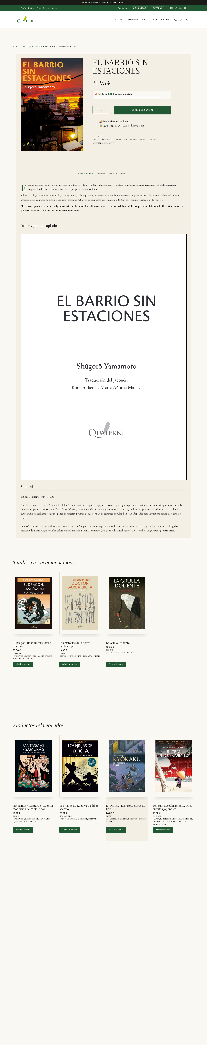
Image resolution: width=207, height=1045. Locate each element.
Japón (109, 139)
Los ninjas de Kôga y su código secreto (79, 807)
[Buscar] (175, 20)
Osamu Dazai (158, 822)
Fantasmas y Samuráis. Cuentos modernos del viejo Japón (33, 807)
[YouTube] (184, 8)
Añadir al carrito (143, 110)
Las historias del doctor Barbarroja (74, 644)
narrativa (109, 143)
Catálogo (119, 20)
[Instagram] (175, 8)
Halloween (19, 656)
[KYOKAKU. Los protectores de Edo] (127, 767)
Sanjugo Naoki (159, 824)
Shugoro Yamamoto (150, 139)
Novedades (133, 20)
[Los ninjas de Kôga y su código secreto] (80, 767)
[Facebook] (171, 8)
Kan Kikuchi (165, 819)
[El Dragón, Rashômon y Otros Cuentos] (33, 604)
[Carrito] (187, 19)
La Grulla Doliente (118, 642)
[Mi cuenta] (181, 19)
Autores (145, 20)
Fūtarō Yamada (66, 816)
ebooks (109, 650)
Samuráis (32, 822)
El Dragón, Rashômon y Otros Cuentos (32, 644)
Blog (155, 20)
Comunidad (139, 8)
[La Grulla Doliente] (127, 604)
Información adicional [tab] (111, 174)
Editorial (165, 20)
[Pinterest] (180, 8)
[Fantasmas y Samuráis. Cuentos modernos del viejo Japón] (33, 767)
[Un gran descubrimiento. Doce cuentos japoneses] (173, 767)
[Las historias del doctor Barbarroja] (80, 604)
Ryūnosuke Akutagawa (23, 659)
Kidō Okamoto (38, 819)
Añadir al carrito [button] (22, 664)
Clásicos (17, 653)
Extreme (158, 8)
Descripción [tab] (85, 174)
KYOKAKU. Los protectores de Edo (125, 807)
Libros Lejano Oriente (126, 139)
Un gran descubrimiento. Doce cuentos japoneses (172, 807)
